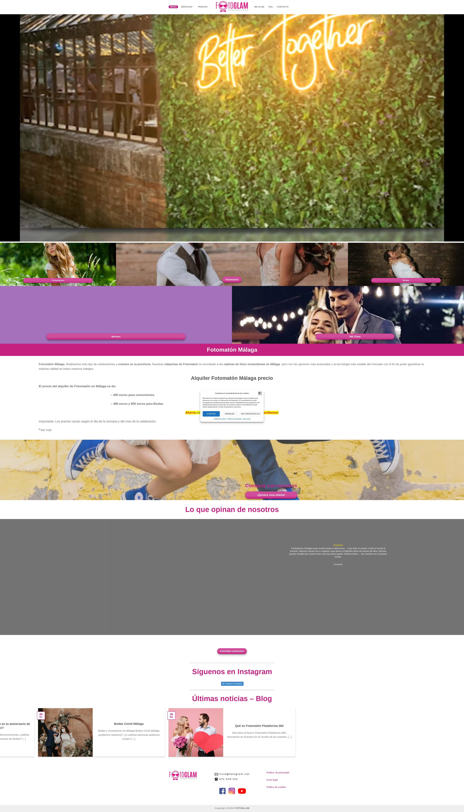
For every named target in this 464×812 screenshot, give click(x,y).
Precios (202, 7)
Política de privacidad (234, 419)
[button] (259, 393)
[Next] (13, 638)
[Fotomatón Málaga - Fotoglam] (232, 6)
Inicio (173, 7)
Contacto (282, 7)
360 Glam (259, 7)
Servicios (186, 7)
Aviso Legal (246, 419)
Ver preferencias (250, 414)
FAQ (270, 7)
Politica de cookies (220, 419)
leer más (46, 430)
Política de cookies (276, 787)
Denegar (229, 414)
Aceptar (211, 414)
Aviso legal (272, 780)
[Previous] (3, 638)
